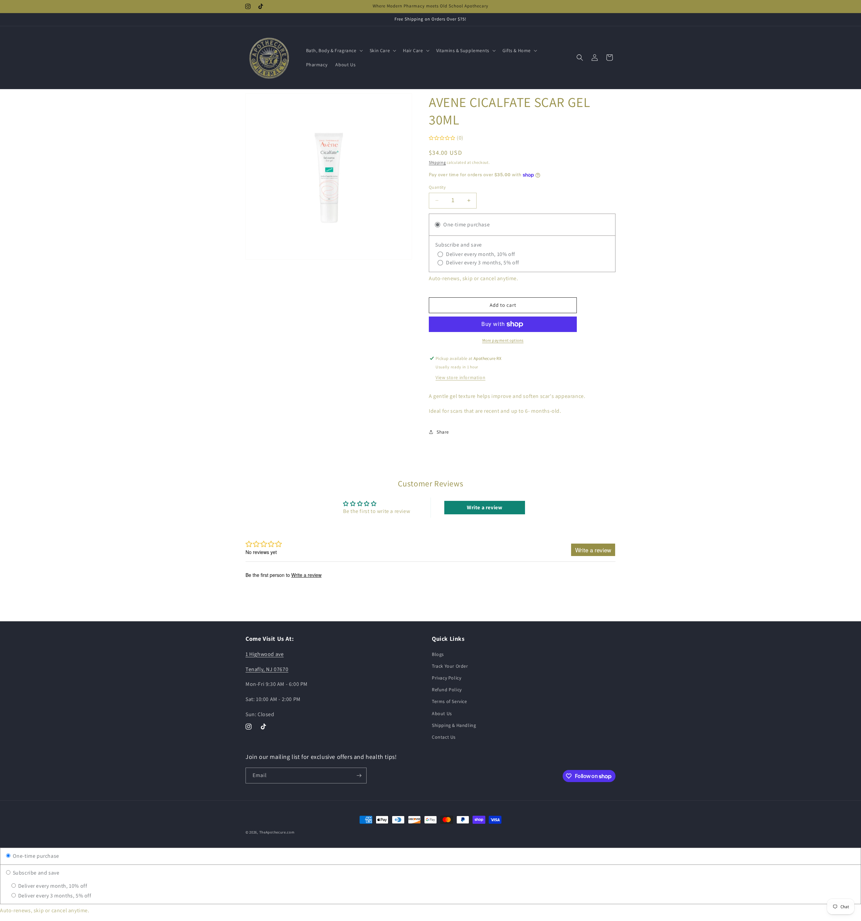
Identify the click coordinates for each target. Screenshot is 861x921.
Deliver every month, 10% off (52, 885)
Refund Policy (447, 689)
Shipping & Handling (454, 725)
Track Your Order (450, 666)
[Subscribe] (358, 775)
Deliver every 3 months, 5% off (54, 895)
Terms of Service (449, 701)
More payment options (503, 340)
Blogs (438, 654)
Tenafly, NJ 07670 (267, 668)
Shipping (437, 162)
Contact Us (444, 737)
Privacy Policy (446, 677)
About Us (442, 713)
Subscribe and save (35, 872)
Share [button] (443, 432)
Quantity (437, 187)
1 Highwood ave (265, 653)
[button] (334, 50)
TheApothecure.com (277, 832)
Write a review (484, 507)
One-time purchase (35, 855)
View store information (460, 377)
